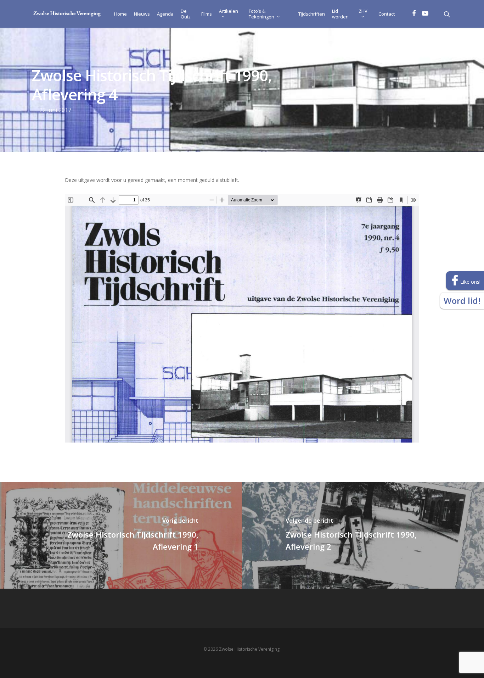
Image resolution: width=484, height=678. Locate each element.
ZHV (363, 11)
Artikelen (228, 11)
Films (206, 14)
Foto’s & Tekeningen (261, 14)
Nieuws (142, 14)
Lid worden (340, 14)
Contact (386, 14)
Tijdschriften (311, 14)
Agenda (165, 14)
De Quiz (186, 14)
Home (120, 14)
